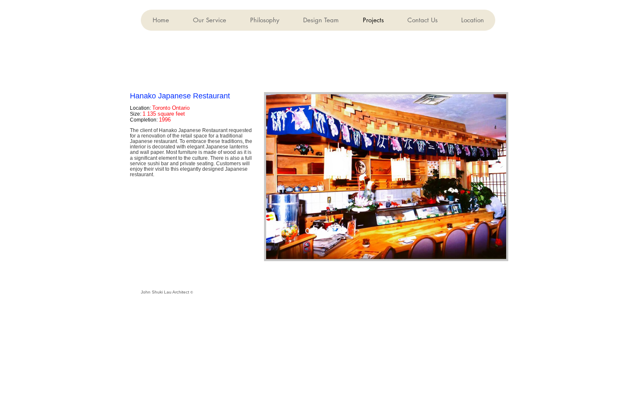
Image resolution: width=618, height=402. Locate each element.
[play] (488, 252)
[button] (321, 20)
